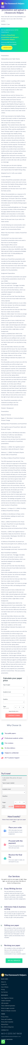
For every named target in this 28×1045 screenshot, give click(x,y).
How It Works (4, 987)
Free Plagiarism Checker (7, 998)
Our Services (4, 992)
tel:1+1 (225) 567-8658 (11, 1034)
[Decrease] (15, 707)
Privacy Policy (4, 1016)
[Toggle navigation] (2, 7)
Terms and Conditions (6, 1019)
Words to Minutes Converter (8, 1010)
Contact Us (4, 984)
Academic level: (6, 789)
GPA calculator (5, 1003)
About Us (3, 982)
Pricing (3, 989)
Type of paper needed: (8, 783)
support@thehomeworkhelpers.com (11, 1036)
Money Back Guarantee (7, 1022)
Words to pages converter (7, 1008)
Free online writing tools (7, 1027)
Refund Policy (4, 1024)
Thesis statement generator (8, 1005)
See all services (14, 960)
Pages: (4, 802)
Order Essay (7, 47)
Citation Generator (6, 1000)
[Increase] (23, 707)
